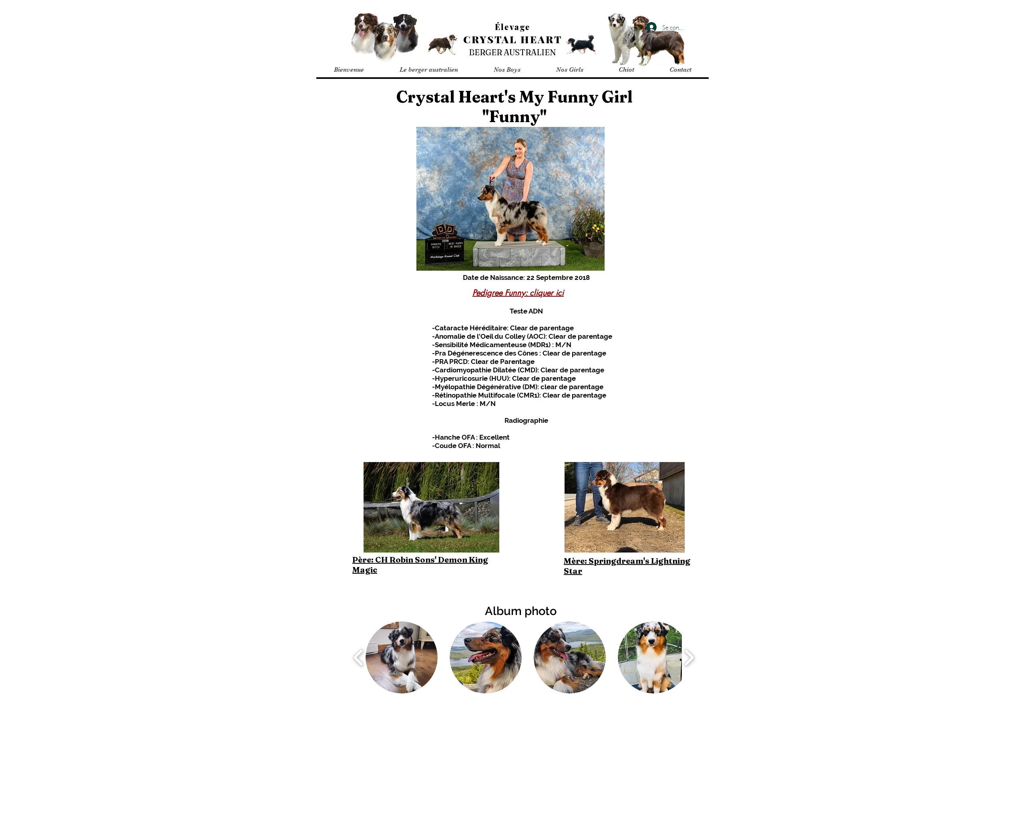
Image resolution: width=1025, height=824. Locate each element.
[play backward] (359, 657)
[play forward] (689, 657)
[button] (429, 69)
